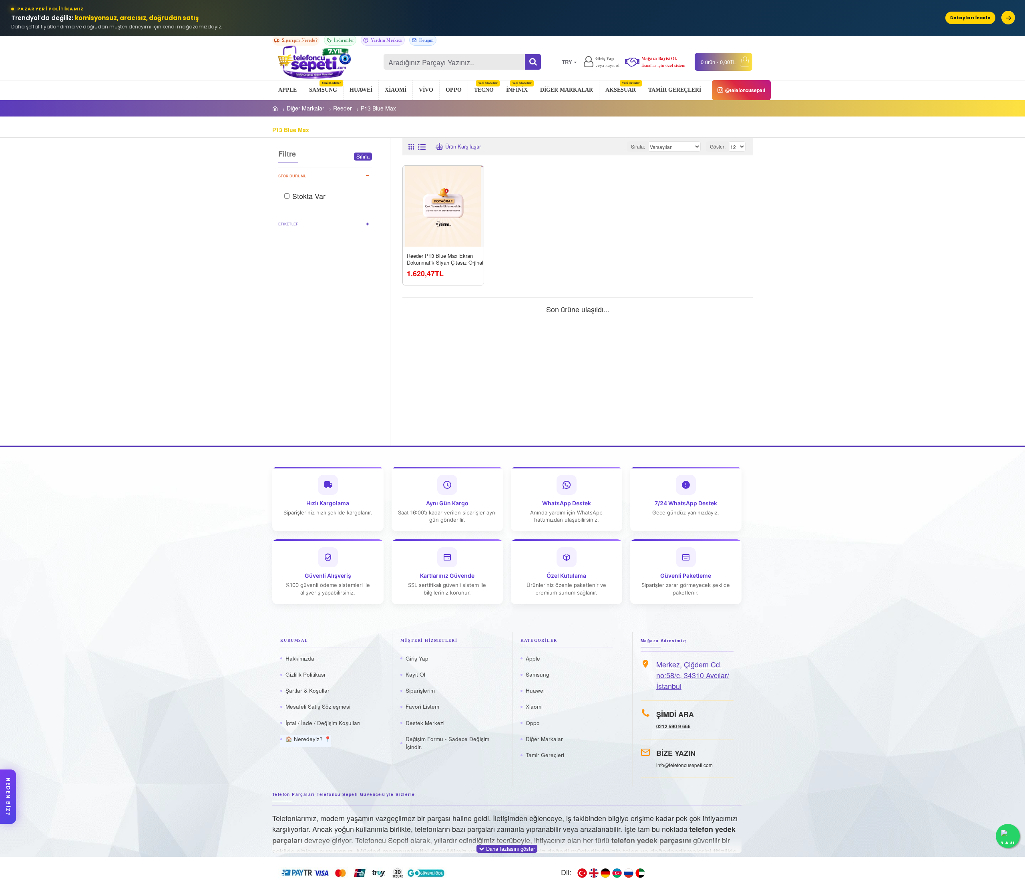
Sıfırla (363, 156)
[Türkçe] (582, 872)
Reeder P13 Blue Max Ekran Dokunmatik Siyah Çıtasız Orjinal (445, 259)
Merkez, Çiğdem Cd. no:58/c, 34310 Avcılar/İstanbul (692, 675)
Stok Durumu (292, 176)
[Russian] (628, 872)
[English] (594, 872)
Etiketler (288, 224)
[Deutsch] (605, 872)
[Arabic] (640, 872)
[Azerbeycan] (617, 872)
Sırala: (638, 146)
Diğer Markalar (305, 108)
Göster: (718, 146)
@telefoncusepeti (745, 90)
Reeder (342, 108)
